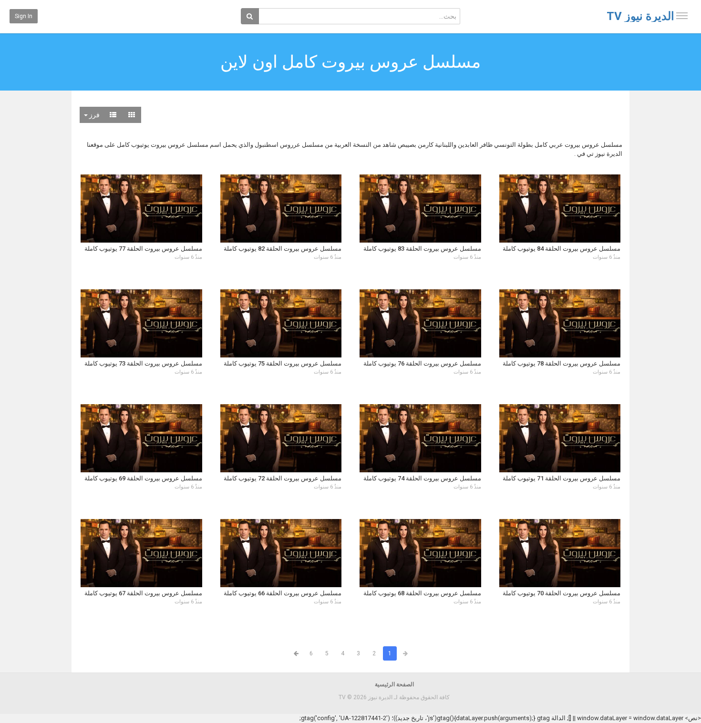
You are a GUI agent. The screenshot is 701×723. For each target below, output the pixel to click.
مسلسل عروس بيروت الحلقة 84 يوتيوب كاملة (561, 248)
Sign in (23, 16)
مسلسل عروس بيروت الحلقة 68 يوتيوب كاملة (422, 593)
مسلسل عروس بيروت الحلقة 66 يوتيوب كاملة (282, 593)
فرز (94, 115)
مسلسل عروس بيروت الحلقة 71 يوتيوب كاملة (561, 478)
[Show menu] (682, 16)
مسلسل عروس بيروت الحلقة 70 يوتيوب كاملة (561, 593)
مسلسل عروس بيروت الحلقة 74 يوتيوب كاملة (422, 478)
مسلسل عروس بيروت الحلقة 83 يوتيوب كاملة (422, 248)
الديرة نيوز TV (640, 16)
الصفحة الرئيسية (394, 684)
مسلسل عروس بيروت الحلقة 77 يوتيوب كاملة (143, 248)
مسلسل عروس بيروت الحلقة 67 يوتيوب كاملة (143, 593)
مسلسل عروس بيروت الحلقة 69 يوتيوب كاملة (143, 478)
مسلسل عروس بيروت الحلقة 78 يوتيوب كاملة (561, 363)
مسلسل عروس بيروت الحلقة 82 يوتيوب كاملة (282, 248)
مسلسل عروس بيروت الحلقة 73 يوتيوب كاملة (143, 363)
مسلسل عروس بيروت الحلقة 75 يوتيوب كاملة (282, 363)
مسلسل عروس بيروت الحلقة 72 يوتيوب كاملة (282, 478)
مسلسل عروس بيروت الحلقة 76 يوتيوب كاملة (422, 363)
